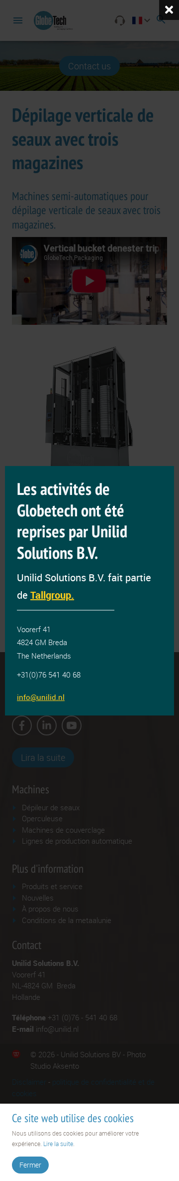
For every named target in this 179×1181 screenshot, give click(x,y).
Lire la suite (58, 1144)
